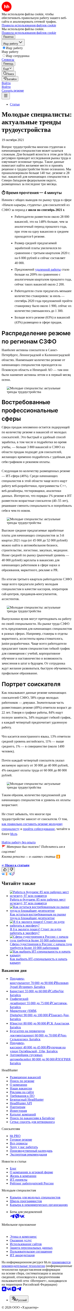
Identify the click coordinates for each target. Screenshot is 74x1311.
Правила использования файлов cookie (29, 32)
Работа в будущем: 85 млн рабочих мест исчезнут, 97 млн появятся (38, 901)
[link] (9, 73)
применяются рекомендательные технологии (36, 1264)
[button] (6, 83)
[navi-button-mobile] (6, 95)
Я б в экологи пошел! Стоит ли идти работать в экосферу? (35, 931)
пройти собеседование (39, 829)
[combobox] (19, 1299)
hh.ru (13, 834)
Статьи (15, 104)
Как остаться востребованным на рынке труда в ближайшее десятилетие (38, 916)
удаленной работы (48, 269)
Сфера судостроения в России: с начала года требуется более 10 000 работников (41, 946)
